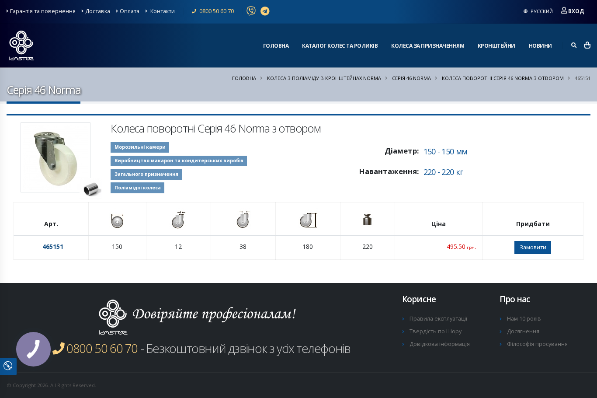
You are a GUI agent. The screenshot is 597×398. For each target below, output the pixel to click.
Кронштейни (496, 45)
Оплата (129, 11)
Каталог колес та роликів (340, 45)
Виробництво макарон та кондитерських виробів (179, 160)
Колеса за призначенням (427, 45)
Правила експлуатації (438, 318)
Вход (576, 11)
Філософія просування (537, 344)
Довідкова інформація (440, 344)
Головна (276, 45)
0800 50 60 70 (216, 11)
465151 (52, 246)
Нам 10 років (524, 318)
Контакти (162, 11)
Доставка (97, 11)
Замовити (533, 247)
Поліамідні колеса (138, 188)
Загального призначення (146, 174)
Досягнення (523, 331)
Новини (540, 45)
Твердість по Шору (436, 331)
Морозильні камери (140, 147)
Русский (541, 11)
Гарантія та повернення (43, 11)
